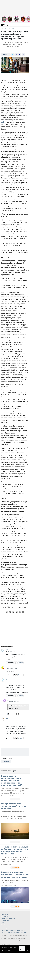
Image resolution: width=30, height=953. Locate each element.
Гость (7, 649)
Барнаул (4, 607)
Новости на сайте (5, 914)
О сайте (3, 924)
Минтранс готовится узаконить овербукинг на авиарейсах (13, 805)
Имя (3, 742)
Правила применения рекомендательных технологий (13, 930)
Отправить (6, 761)
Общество (12, 28)
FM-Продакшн (4, 916)
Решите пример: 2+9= (7, 758)
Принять (22, 949)
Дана (8, 700)
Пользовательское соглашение (8, 918)
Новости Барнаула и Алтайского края (9, 928)
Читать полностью (15, 798)
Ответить (20, 662)
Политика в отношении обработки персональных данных (14, 932)
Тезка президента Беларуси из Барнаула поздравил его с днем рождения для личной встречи (14, 850)
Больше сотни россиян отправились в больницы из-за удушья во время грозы (15, 874)
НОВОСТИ (4, 28)
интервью (12, 607)
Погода (2, 922)
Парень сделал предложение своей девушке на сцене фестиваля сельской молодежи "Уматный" (11, 780)
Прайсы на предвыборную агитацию (9, 926)
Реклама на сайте (5, 920)
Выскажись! (6, 54)
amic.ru (4, 122)
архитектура (22, 607)
